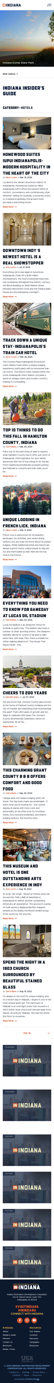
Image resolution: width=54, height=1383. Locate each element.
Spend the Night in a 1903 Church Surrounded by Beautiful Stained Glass (24, 974)
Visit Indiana (11, 447)
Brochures (7, 1346)
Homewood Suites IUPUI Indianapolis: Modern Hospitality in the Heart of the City (26, 163)
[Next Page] (48, 1033)
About (5, 1332)
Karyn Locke (11, 178)
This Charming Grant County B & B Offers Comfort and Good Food (25, 779)
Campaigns (34, 1342)
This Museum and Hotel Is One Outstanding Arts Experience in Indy (22, 875)
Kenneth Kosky (12, 697)
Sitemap (25, 1372)
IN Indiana (8, 1328)
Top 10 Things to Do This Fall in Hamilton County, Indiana (25, 436)
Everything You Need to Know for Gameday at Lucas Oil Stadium (26, 609)
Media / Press (9, 1349)
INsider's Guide (9, 1335)
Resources (35, 1328)
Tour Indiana (34, 1332)
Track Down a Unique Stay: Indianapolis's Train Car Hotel (25, 346)
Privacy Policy (39, 1372)
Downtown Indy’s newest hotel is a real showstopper (23, 256)
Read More (8, 207)
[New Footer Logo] (27, 1286)
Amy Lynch (11, 267)
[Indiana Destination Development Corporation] (12, 5)
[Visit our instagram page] (27, 1320)
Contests (33, 1335)
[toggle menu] (49, 5)
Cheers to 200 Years (25, 692)
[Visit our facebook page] (20, 1320)
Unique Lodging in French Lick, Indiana (24, 522)
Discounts (33, 1339)
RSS (25, 1033)
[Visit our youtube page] (34, 1320)
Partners (6, 1339)
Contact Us (7, 1342)
